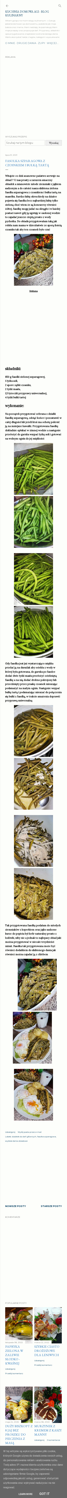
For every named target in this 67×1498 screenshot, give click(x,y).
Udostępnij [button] (10, 1132)
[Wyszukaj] (60, 5)
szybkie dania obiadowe (16, 1141)
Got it (44, 1494)
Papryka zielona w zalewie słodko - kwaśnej (14, 1354)
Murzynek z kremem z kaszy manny (48, 1430)
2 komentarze (53, 1440)
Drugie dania (26, 43)
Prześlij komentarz (14, 1373)
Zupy (41, 43)
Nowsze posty (15, 1206)
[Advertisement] (33, 94)
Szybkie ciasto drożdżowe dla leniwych (46, 1350)
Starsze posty (51, 1206)
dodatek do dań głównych (24, 1136)
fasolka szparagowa (46, 1136)
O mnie (10, 43)
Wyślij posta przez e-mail (29, 1132)
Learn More (26, 1494)
